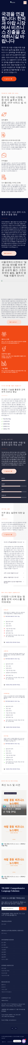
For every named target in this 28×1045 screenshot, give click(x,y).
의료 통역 (3, 954)
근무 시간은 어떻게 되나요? (11, 573)
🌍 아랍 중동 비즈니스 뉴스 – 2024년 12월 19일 (13, 845)
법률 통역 (3, 957)
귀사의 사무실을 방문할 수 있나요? (13, 542)
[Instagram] (15, 1028)
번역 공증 (3, 968)
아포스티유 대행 (5, 975)
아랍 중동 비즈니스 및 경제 (10, 793)
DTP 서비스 (4, 933)
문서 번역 (3, 924)
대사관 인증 (4, 973)
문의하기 (3, 987)
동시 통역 (3, 942)
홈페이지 (3, 984)
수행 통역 (3, 949)
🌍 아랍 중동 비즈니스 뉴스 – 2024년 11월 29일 (13, 877)
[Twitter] (12, 1028)
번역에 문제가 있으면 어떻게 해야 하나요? (13, 582)
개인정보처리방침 (11, 1041)
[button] (14, 542)
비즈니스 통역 (4, 959)
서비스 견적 (4, 989)
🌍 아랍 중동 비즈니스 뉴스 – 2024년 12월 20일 (12, 809)
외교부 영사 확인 (5, 970)
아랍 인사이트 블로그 (6, 991)
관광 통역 (3, 952)
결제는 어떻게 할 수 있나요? (11, 577)
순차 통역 (3, 945)
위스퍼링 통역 (4, 947)
